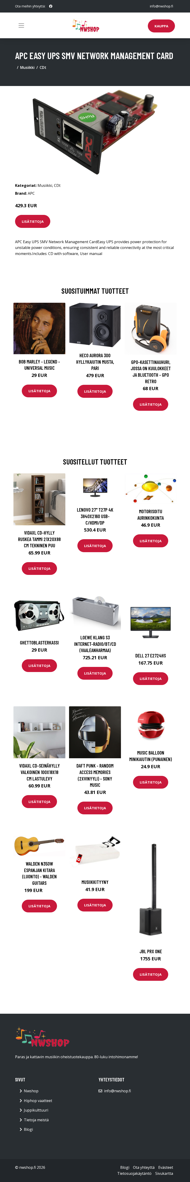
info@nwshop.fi (161, 6)
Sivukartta (164, 1173)
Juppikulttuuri (36, 1110)
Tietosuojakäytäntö (134, 1173)
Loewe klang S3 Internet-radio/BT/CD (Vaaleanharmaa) (95, 643)
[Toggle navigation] (21, 25)
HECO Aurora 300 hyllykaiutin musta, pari (95, 361)
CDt (43, 67)
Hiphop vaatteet (38, 1100)
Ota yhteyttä (144, 1167)
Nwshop (31, 1090)
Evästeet (165, 1167)
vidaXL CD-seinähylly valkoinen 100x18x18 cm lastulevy (39, 772)
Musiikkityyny (95, 882)
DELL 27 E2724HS (150, 655)
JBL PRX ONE (150, 951)
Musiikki (27, 67)
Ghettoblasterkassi (39, 642)
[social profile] (50, 6)
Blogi (28, 1129)
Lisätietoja (33, 221)
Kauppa (161, 26)
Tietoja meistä (36, 1119)
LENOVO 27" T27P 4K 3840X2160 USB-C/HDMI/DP (95, 516)
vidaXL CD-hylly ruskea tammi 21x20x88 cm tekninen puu (39, 539)
